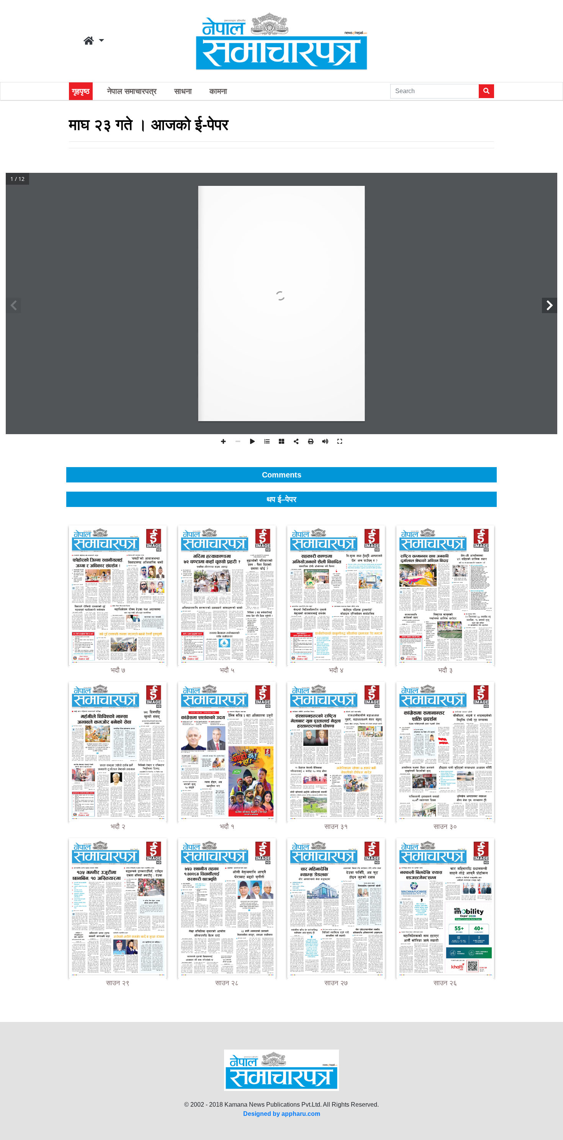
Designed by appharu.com (281, 1113)
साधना (183, 91)
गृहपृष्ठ (81, 91)
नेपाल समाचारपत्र (132, 91)
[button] (93, 41)
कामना (218, 91)
